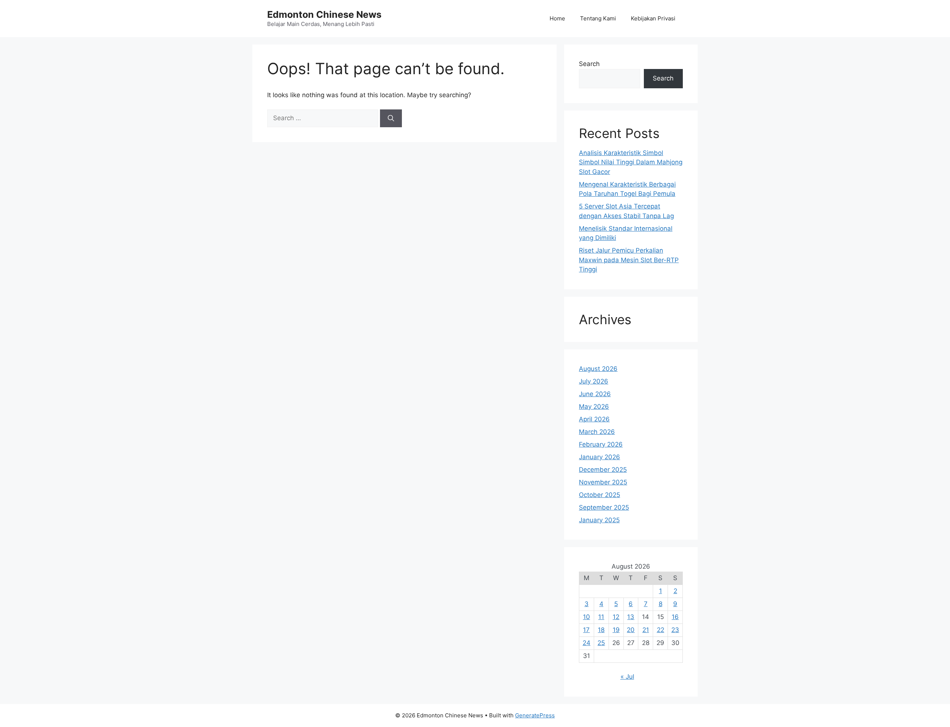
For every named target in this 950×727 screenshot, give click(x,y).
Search (589, 64)
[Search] (391, 118)
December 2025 (603, 469)
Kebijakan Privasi (653, 18)
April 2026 (594, 419)
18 (601, 630)
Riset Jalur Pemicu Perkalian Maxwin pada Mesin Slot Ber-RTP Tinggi (629, 260)
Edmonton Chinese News (324, 14)
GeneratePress (535, 715)
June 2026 (595, 394)
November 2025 (603, 482)
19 (616, 630)
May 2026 (594, 406)
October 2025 (599, 495)
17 (586, 630)
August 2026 (598, 368)
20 (631, 630)
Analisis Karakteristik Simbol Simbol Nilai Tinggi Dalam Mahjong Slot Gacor (630, 162)
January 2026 (599, 457)
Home (557, 18)
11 (601, 617)
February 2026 (601, 444)
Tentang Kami (598, 18)
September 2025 (604, 507)
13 (630, 617)
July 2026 (593, 381)
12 (616, 617)
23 (675, 630)
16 (675, 617)
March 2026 (597, 431)
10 (586, 617)
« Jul (627, 676)
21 (645, 630)
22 (660, 630)
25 (601, 643)
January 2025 (599, 520)
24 (586, 643)
